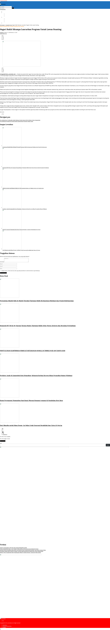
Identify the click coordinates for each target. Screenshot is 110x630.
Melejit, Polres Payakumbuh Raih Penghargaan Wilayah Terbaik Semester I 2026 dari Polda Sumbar (20, 552)
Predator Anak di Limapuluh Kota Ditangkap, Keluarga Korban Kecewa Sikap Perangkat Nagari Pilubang (25, 209)
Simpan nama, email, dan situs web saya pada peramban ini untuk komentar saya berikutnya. (21, 270)
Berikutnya (5, 434)
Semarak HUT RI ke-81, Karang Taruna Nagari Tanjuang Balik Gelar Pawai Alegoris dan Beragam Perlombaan (26, 167)
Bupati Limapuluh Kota (4, 26)
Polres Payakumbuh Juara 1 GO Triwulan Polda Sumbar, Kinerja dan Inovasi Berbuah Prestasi (19, 548)
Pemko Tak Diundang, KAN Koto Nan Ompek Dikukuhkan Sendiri (13, 547)
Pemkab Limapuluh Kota (15, 26)
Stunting (22, 26)
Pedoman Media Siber (7, 626)
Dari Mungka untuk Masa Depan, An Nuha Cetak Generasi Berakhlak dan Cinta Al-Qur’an (21, 250)
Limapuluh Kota (3, 33)
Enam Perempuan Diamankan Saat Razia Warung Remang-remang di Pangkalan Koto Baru (21, 229)
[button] (13, 8)
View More (3, 440)
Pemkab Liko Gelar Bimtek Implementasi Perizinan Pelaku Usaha (16, 121)
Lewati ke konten (3, 0)
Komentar (2, 261)
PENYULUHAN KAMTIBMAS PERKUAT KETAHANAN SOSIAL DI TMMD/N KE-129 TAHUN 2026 (23, 188)
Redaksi (4, 627)
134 (3, 433)
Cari (1, 443)
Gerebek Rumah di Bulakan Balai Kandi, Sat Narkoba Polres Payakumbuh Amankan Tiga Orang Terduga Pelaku (23, 550)
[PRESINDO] (3, 4)
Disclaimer (5, 625)
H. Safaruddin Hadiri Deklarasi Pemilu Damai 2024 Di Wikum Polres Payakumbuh (20, 120)
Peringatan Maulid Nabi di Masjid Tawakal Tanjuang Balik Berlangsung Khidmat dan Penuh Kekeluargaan (25, 147)
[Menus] (0, 1)
